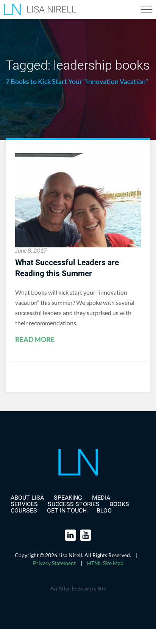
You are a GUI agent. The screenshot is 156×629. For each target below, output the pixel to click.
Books (119, 504)
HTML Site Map (105, 563)
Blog (104, 510)
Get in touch (67, 510)
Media (101, 497)
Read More (35, 339)
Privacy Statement (54, 563)
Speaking (68, 497)
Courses (24, 510)
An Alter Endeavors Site (78, 588)
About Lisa (27, 497)
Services (24, 504)
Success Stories (74, 504)
